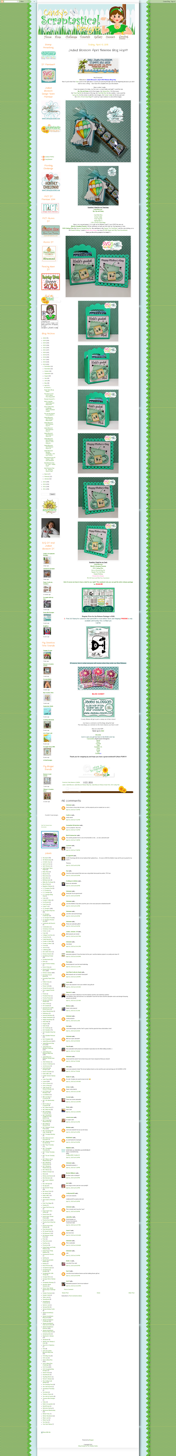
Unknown (69, 805)
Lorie (67, 982)
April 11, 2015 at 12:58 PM (73, 1112)
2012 (44, 486)
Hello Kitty (45, 1021)
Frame (44, 994)
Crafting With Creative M (73, 1155)
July (45, 378)
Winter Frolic (46, 1414)
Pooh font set (46, 1241)
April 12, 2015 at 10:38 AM (73, 1245)
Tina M (68, 1046)
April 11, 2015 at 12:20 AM (73, 1000)
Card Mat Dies (102, 93)
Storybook (45, 1339)
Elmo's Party (46, 967)
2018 (44, 357)
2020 (44, 352)
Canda (97, 753)
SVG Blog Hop (47, 1356)
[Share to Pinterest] (92, 782)
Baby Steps (46, 871)
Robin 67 (68, 1077)
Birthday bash (46, 880)
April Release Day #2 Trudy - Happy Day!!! (49, 464)
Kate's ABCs (46, 1073)
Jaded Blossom (70, 784)
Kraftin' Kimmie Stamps (49, 1076)
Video (44, 1402)
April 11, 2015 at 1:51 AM (73, 1010)
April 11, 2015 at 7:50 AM (73, 1061)
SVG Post (45, 1367)
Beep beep (46, 876)
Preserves (45, 1245)
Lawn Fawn (46, 1079)
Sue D (68, 1271)
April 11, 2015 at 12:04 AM (73, 987)
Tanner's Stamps (47, 1379)
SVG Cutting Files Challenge (47, 1364)
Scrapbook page (47, 1267)
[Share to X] (88, 782)
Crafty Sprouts (47, 939)
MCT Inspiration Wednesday (47, 1120)
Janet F (68, 1230)
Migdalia (68, 1147)
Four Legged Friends (48, 990)
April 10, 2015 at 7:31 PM (73, 820)
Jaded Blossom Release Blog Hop (82, 784)
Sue (67, 871)
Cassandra (90, 739)
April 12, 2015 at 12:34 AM (73, 1235)
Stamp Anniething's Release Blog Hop (48, 1331)
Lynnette (68, 845)
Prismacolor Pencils (48, 1254)
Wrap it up (45, 1420)
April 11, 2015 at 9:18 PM (73, 1201)
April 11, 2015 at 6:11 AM (73, 1020)
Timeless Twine (47, 1394)
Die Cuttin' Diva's (47, 951)
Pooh (44, 1239)
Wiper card (46, 1418)
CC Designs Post (47, 917)
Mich (97, 735)
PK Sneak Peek (47, 1231)
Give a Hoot (46, 1003)
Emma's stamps (47, 972)
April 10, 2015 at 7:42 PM (73, 830)
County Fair (46, 937)
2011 (44, 489)
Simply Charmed (47, 1293)
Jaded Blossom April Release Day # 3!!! (48, 435)
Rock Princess (47, 1265)
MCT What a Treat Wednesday (48, 1159)
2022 (44, 347)
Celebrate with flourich (49, 923)
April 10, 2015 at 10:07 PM (73, 936)
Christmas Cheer (47, 929)
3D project (45, 858)
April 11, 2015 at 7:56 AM (73, 1071)
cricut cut (45, 947)
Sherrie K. (69, 992)
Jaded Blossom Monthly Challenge (48, 1047)
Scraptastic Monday (48, 1282)
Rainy (67, 1107)
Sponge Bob (46, 1307)
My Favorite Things (48, 1187)
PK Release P (46, 1233)
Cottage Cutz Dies (48, 935)
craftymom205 (70, 1193)
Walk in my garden (48, 1404)
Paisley (45, 1205)
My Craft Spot (46, 1183)
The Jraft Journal (47, 1386)
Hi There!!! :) (47, 387)
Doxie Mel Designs (48, 612)
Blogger (91, 1440)
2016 (44, 362)
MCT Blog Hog (47, 1107)
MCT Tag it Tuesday (48, 1145)
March (46, 474)
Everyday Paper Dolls (49, 978)
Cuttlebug (45, 949)
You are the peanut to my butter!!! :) (49, 414)
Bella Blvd (45, 878)
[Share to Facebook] (90, 782)
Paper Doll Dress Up (48, 1207)
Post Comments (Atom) (75, 1296)
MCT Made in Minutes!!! (46, 1124)
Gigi (98, 745)
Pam (67, 962)
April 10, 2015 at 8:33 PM (73, 875)
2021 (44, 350)
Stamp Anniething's (48, 1312)
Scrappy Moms (47, 1277)
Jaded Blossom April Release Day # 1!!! (48, 447)
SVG (44, 1348)
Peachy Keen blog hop (49, 1222)
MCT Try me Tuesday (48, 1155)
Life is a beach (47, 1083)
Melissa (68, 1006)
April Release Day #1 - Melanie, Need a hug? (49, 469)
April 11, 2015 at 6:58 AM (73, 1041)
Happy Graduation (48, 1017)
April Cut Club (46, 864)
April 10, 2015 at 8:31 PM (73, 865)
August (46, 376)
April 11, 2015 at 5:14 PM (73, 1132)
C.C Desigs (46, 890)
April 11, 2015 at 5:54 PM (73, 1142)
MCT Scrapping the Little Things (48, 1131)
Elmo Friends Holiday (49, 963)
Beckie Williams (70, 1173)
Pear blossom (46, 1229)
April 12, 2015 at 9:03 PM (73, 1275)
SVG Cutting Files (115, 784)
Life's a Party (46, 1085)
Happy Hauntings (47, 1019)
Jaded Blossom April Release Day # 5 (48, 424)
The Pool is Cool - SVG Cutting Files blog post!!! (49, 395)
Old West (45, 1197)
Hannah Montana (47, 1015)
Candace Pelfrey (49, 156)
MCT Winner (46, 1169)
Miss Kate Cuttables (48, 1180)
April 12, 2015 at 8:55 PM (73, 1265)
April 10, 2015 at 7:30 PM (73, 809)
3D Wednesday (47, 860)
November (47, 368)
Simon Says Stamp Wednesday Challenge (49, 1288)
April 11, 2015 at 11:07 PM (73, 1225)
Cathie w (68, 815)
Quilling (45, 1258)
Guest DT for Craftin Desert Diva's (48, 1008)
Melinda (68, 1127)
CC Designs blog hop (49, 910)
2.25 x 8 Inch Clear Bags (84, 97)
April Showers (46, 866)
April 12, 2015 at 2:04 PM (73, 1255)
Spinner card (46, 1305)
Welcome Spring (47, 1408)
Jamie (98, 740)
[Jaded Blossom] (50, 119)
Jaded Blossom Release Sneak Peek (101, 784)
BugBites (46, 626)
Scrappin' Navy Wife (49, 747)
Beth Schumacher (71, 835)
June (45, 380)
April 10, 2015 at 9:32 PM (73, 926)
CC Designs (46, 908)
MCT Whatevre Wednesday (47, 1166)
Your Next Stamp (47, 1424)
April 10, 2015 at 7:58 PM (73, 850)
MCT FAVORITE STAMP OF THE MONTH (47, 1116)
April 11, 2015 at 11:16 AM (73, 1091)
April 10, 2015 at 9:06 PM (73, 896)
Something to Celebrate (46, 1302)
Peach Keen (46, 1214)
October (46, 371)
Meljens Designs (47, 1172)
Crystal (98, 743)
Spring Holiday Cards (49, 1309)
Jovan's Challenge (48, 1064)
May (45, 383)
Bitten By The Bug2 (48, 882)
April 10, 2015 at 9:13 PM (73, 906)
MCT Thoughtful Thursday (47, 1149)
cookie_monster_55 (72, 931)
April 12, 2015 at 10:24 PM (73, 1286)
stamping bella (47, 1334)
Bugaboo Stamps (47, 886)
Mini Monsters (46, 1178)
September (47, 373)
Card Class (46, 904)
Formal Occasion (47, 988)
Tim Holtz (45, 1392)
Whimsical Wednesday (49, 1410)
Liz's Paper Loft (47, 733)
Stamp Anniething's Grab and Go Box (48, 1324)
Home (98, 1293)
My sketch (45, 1193)
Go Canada (46, 1005)
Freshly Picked (47, 998)
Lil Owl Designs (47, 760)
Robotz (45, 1263)
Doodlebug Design (48, 956)
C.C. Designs (46, 892)
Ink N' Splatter (46, 1039)
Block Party (46, 884)
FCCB (44, 984)
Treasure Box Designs (49, 1398)
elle (100, 735)
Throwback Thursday (48, 1388)
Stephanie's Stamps (48, 1336)
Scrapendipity (47, 679)
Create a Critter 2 (47, 943)
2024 (44, 343)
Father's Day (46, 982)
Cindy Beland (48, 159)
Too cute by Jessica (48, 1396)
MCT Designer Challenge (47, 1112)
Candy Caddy (108, 95)
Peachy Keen (46, 1220)
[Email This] (84, 782)
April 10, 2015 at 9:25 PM (73, 916)
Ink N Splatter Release (49, 1035)
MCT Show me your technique (48, 1138)
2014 (44, 482)
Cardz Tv (45, 906)
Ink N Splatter (46, 1030)
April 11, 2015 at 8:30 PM (73, 1178)
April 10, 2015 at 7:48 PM (73, 840)
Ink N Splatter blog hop (49, 1032)
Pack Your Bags (47, 1203)
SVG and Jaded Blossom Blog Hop (48, 1351)
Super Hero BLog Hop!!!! (49, 390)
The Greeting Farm (48, 1384)
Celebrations (46, 927)
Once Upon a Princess (49, 1199)
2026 (44, 338)
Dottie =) (68, 1261)
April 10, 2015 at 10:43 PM (73, 956)
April (45, 385)
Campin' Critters (47, 900)
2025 (44, 340)
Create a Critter (47, 941)
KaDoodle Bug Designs (47, 1068)
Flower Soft (46, 986)
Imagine (45, 1023)
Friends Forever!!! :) (49, 399)
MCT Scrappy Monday (49, 1134)
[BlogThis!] (86, 782)
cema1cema (69, 1117)
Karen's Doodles (47, 1071)
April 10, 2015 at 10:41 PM (73, 946)
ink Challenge (46, 1028)
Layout (44, 1081)
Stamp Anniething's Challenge (48, 1320)
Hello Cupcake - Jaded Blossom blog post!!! (49, 403)
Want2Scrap (46, 1406)
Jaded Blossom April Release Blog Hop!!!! (48, 419)
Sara (77, 81)
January (46, 479)
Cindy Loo (45, 931)
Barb (98, 742)
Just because (46, 1066)
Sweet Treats (46, 1372)
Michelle (68, 952)
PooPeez (45, 1243)
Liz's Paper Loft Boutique (47, 1091)
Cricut (44, 945)
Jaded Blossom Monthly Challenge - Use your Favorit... (49, 453)
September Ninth (48, 706)
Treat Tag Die (77, 93)
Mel (98, 752)
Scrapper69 (69, 855)
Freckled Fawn (47, 996)
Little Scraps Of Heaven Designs (47, 1088)
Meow (44, 1174)
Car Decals (46, 902)
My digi (45, 1185)
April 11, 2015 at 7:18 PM (73, 1167)
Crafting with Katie (48, 720)
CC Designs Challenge (46, 914)
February (47, 476)
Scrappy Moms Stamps (49, 1279)
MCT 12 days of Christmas (47, 1097)
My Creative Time (48, 692)
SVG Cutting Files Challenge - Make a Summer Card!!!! (49, 409)
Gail (67, 1026)
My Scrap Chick (47, 1191)
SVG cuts (45, 1358)
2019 (44, 355)
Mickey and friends (48, 1176)
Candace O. (98, 747)
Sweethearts (46, 1374)
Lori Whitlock (46, 1094)
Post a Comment (68, 1289)
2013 (44, 484)
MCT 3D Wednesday (48, 1100)
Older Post (131, 1293)
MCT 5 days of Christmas (47, 1104)
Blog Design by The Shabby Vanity (88, 1446)
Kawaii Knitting (98, 574)
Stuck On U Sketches (48, 1345)
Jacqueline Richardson (72, 825)
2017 (44, 359)
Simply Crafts (46, 1295)
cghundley (69, 1217)
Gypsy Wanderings (48, 1011)
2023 (44, 345)
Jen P (67, 1281)
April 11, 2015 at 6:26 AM (73, 1031)
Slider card (46, 1297)
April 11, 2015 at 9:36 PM (73, 1211)
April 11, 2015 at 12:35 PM (73, 1102)
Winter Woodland (47, 1416)
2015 (44, 364)
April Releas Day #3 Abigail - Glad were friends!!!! (49, 459)
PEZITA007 (69, 1137)
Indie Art (45, 1026)
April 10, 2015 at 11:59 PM (73, 977)
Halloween (46, 1013)
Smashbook (46, 1299)
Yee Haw (45, 1422)
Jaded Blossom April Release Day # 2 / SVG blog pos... (48, 441)
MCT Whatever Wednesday (47, 1163)
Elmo (44, 961)
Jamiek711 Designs (49, 568)
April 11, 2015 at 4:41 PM (73, 1122)
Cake (44, 898)
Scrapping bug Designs (47, 1270)
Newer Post (65, 1293)
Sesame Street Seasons (47, 1285)
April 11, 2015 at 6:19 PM (73, 1157)
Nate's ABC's (46, 1195)
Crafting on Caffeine (72, 881)
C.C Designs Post (47, 888)
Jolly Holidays (46, 1062)
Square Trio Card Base (98, 572)
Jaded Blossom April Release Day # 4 (48, 429)
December (47, 366)
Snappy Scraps (47, 650)
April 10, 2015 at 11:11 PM (73, 966)
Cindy (98, 750)
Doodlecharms (47, 959)
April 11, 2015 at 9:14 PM (73, 1188)
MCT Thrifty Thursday (48, 1152)
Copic (44, 933)
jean (67, 1183)
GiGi (67, 1066)
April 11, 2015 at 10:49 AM (73, 1081)
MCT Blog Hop (47, 1109)
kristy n (68, 1087)
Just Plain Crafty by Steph (73, 972)
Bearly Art (45, 874)
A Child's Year (46, 862)
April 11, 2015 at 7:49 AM (73, 1051)
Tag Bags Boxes (47, 1377)
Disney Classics (47, 954)
